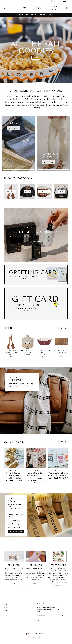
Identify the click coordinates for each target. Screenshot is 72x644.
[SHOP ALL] (18, 143)
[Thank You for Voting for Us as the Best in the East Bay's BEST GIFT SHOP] (58, 458)
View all (63, 328)
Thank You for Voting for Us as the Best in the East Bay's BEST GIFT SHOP (58, 475)
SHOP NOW (14, 583)
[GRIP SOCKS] (36, 556)
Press (5, 607)
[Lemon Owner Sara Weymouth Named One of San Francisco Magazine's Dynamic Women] (36, 458)
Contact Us (52, 6)
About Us (6, 610)
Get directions (15, 531)
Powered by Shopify (36, 637)
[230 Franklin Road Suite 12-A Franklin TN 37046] (36, 515)
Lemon (36, 8)
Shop (24, 8)
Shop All (48, 162)
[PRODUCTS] (14, 556)
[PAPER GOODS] (58, 556)
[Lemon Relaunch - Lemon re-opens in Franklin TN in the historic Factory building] (14, 458)
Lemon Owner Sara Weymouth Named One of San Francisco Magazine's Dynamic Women (36, 478)
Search (52, 9)
